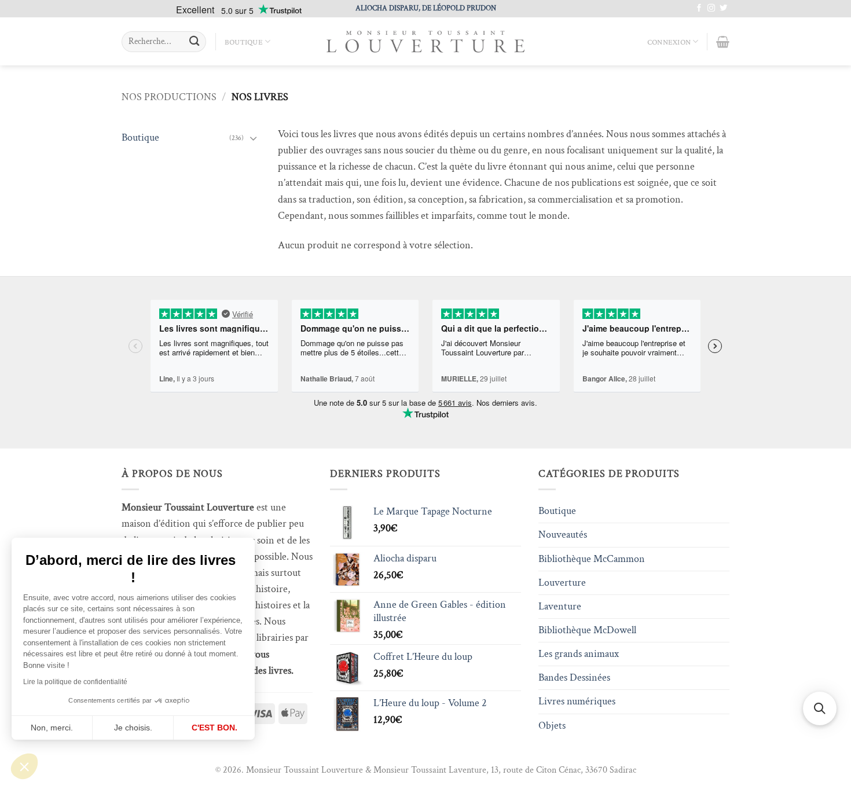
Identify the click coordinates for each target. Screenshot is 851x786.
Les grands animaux (578, 653)
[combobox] (164, 41)
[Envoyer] (194, 42)
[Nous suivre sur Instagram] (711, 8)
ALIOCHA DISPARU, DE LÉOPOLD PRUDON (425, 8)
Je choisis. (133, 727)
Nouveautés (562, 534)
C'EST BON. (214, 727)
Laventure (559, 606)
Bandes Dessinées (574, 677)
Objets (552, 725)
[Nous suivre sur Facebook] (699, 8)
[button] (24, 766)
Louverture (562, 582)
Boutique (244, 41)
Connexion (669, 41)
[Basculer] (254, 138)
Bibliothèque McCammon (591, 558)
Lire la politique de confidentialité (75, 682)
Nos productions (169, 97)
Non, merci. (52, 727)
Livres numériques (576, 701)
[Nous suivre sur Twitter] (723, 8)
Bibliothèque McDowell (587, 630)
